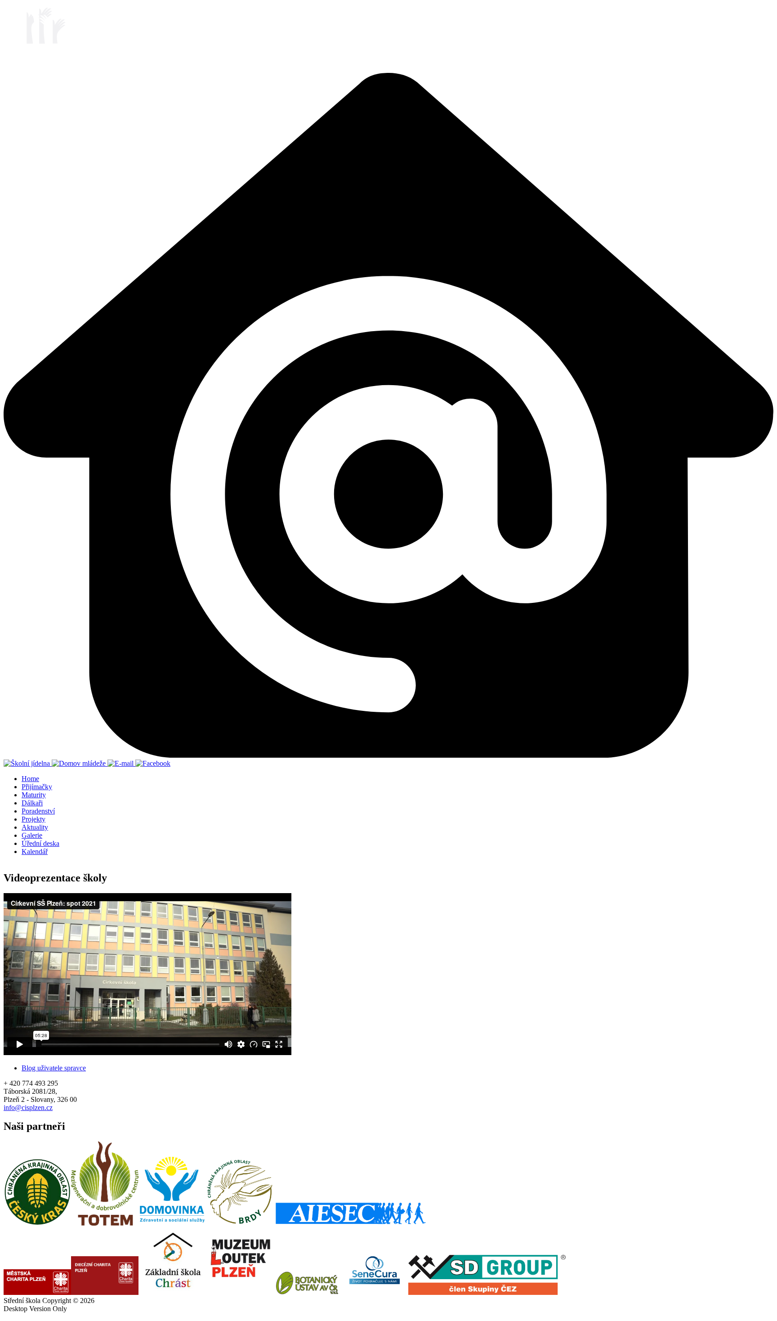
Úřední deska (40, 843)
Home (30, 778)
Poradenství (38, 811)
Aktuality (35, 827)
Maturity (34, 795)
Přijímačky (37, 787)
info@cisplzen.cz (28, 1107)
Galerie (32, 835)
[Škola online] (388, 755)
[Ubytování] (79, 763)
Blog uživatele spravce (54, 1068)
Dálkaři (32, 803)
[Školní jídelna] (28, 763)
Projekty (33, 819)
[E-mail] (121, 763)
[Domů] (38, 68)
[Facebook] (152, 763)
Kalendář (35, 851)
